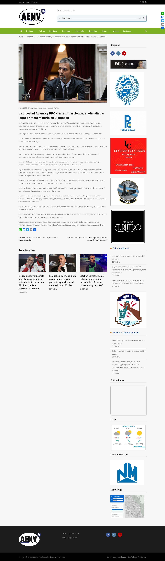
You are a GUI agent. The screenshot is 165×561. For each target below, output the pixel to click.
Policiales (53, 31)
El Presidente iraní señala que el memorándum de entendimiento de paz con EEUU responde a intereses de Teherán (32, 282)
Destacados (32, 108)
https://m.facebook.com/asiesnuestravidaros (140, 2)
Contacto (127, 31)
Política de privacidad (70, 537)
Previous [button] (20, 274)
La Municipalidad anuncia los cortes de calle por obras (128, 257)
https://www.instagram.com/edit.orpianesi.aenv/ (143, 2)
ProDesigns (142, 557)
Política (42, 31)
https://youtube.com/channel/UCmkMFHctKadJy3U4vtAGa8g (145, 2)
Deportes (93, 31)
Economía (80, 31)
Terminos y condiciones (71, 533)
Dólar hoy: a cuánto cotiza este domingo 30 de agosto (129, 352)
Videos (116, 31)
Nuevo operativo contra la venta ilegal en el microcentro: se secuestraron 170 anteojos (128, 281)
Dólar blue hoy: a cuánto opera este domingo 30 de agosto (128, 341)
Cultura (104, 31)
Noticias (29, 31)
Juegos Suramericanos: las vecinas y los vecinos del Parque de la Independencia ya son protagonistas (129, 270)
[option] (32, 273)
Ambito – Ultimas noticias (126, 332)
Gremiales (66, 31)
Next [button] (106, 274)
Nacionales (42, 108)
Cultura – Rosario (121, 248)
